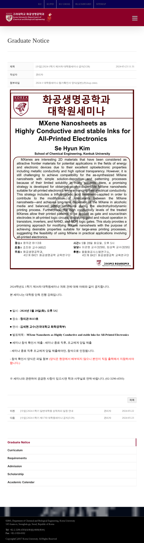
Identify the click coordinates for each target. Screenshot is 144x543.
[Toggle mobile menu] (135, 18)
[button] (39, 74)
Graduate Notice (19, 442)
